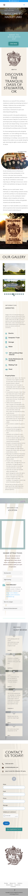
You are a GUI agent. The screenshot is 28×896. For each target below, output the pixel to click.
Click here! (13, 44)
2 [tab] (7, 294)
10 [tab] (23, 294)
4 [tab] (11, 294)
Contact (13, 886)
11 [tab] (14, 295)
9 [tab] (21, 294)
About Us (13, 883)
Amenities (9, 885)
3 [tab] (9, 294)
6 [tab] (15, 294)
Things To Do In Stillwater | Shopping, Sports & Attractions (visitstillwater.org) (13, 594)
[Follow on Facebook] (14, 779)
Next (23, 285)
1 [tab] (5, 294)
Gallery (20, 883)
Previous (4, 285)
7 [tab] (17, 294)
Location (17, 885)
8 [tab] (19, 294)
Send (6, 823)
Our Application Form (14, 829)
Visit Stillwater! (11, 585)
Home (6, 883)
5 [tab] (13, 294)
